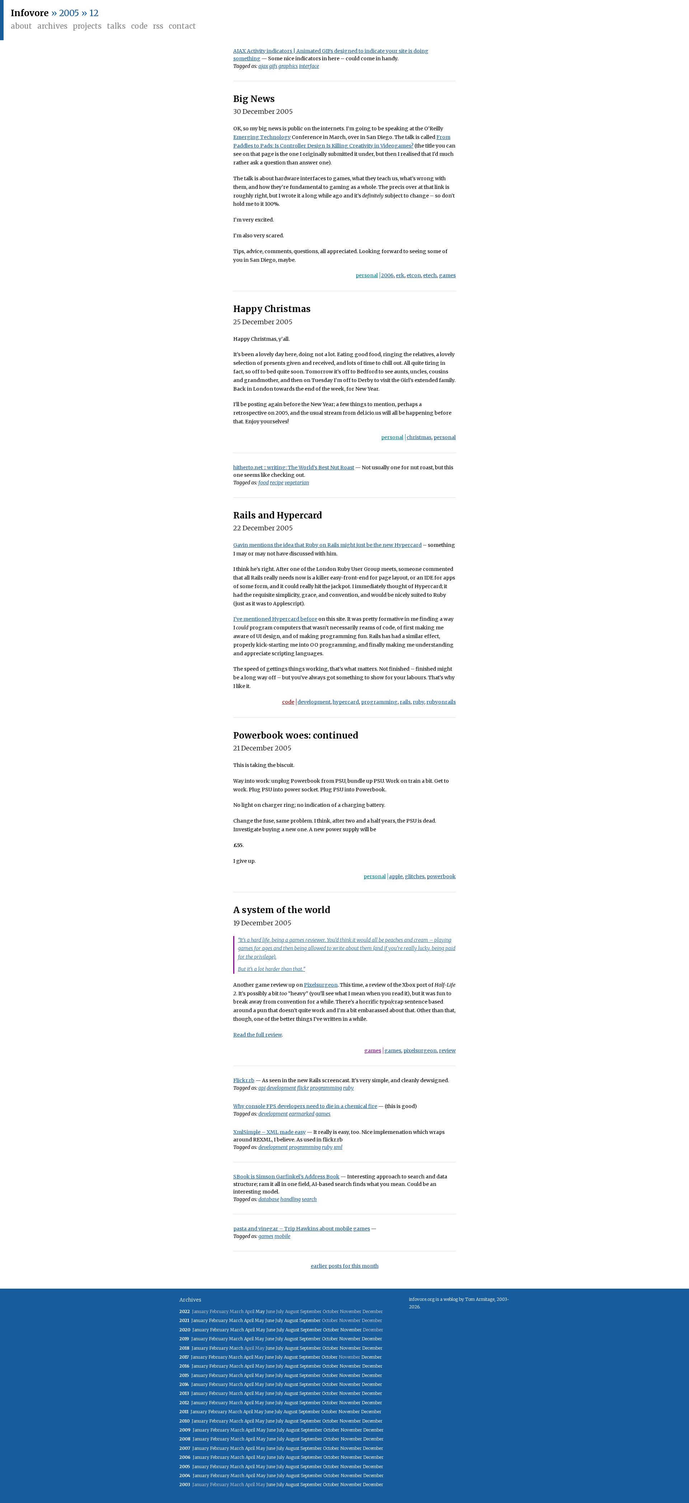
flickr (303, 1088)
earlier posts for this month (345, 1266)
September (310, 1320)
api (262, 1088)
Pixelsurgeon (321, 985)
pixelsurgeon (420, 1050)
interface (309, 66)
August (291, 1320)
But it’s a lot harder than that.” (271, 969)
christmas (419, 437)
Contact (182, 26)
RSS (158, 26)
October (331, 1329)
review (447, 1050)
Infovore (30, 13)
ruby (418, 702)
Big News (254, 98)
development (314, 702)
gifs (273, 66)
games (447, 275)
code (288, 702)
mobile (282, 1236)
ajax (263, 66)
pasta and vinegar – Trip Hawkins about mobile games (301, 1228)
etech (430, 275)
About (21, 26)
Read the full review (257, 1035)
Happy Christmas (272, 309)
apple (396, 876)
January (199, 1320)
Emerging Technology (262, 137)
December (372, 1338)
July (279, 1320)
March (236, 1320)
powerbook (441, 876)
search (309, 1199)
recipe (276, 482)
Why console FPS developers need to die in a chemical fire (305, 1106)
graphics (288, 66)
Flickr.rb (243, 1080)
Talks (116, 26)
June (269, 1320)
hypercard (346, 702)
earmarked (301, 1114)
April (249, 1320)
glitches (415, 876)
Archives (52, 26)
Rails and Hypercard (277, 515)
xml (338, 1147)
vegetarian (297, 482)
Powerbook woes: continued (295, 735)
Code (139, 26)
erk (400, 275)
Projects (87, 26)
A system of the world (281, 910)
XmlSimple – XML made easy (269, 1132)
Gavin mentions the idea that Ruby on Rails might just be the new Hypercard (327, 545)
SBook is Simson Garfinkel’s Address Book (286, 1176)
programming (379, 702)
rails (405, 702)
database (268, 1199)
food (263, 482)
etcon (414, 275)
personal (367, 275)
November (351, 1329)
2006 (387, 275)
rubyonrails (441, 702)
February (218, 1320)
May (260, 1311)
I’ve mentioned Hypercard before (275, 619)
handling (290, 1199)
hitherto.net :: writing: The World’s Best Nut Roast (293, 467)
